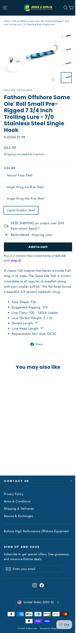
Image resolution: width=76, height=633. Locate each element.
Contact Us (16, 481)
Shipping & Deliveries (19, 508)
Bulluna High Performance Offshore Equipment (36, 531)
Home (7, 21)
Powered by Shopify (49, 628)
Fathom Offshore (18, 90)
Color (10, 168)
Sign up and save (22, 547)
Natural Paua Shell (20, 175)
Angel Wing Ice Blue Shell (25, 187)
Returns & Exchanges (18, 516)
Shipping (9, 154)
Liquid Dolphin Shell (21, 210)
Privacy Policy (13, 494)
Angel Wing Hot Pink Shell (25, 198)
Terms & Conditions (17, 501)
